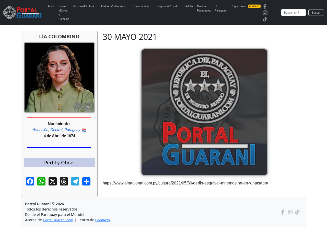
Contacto (102, 220)
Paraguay (72, 129)
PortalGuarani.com (58, 220)
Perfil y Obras (59, 162)
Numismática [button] (141, 6)
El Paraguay (221, 8)
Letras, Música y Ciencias (64, 12)
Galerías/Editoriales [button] (113, 6)
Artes (51, 6)
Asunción (40, 129)
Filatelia (188, 6)
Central (56, 129)
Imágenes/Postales (168, 6)
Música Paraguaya (204, 8)
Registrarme (245, 6)
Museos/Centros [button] (84, 6)
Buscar (316, 12)
